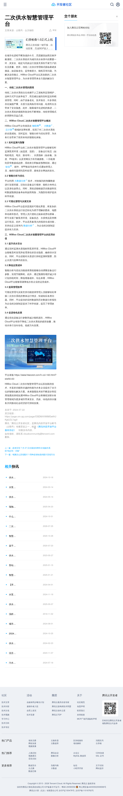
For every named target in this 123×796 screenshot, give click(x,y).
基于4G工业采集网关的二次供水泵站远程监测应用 (12, 545)
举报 (54, 30)
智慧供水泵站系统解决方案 (12, 574)
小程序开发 (78, 768)
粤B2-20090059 (69, 786)
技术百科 (5, 722)
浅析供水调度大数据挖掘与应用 (12, 613)
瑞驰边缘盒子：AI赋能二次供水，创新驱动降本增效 (12, 506)
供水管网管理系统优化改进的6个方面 (12, 555)
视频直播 (32, 746)
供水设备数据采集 (12, 496)
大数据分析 (20, 180)
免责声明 (81, 706)
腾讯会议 (55, 752)
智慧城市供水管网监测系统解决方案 (12, 535)
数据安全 (32, 765)
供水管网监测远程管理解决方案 (12, 643)
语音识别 (32, 758)
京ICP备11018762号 (85, 790)
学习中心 (5, 718)
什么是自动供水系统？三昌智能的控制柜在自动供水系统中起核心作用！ (12, 516)
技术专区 (5, 727)
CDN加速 (100, 752)
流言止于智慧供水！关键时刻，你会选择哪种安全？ (12, 652)
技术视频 (5, 714)
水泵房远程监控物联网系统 (12, 487)
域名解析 (77, 743)
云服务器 (55, 740)
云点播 (31, 768)
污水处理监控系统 (12, 662)
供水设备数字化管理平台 (12, 477)
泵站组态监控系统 (12, 565)
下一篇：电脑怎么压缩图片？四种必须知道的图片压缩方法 (30, 454)
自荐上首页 (31, 710)
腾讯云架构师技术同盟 (61, 706)
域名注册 (32, 740)
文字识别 (99, 765)
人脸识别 (32, 752)
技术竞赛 (30, 714)
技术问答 (5, 706)
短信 (75, 765)
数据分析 (27, 225)
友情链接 (81, 714)
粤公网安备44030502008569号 (92, 786)
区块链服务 (78, 740)
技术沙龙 (5, 710)
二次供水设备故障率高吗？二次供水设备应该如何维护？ (12, 526)
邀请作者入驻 (32, 706)
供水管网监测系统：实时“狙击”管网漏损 (12, 604)
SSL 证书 (100, 755)
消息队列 (99, 740)
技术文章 (5, 702)
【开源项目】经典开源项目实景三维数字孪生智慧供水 (12, 584)
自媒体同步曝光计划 (35, 702)
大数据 (47, 125)
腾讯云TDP (57, 714)
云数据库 (55, 743)
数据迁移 (32, 771)
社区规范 (81, 702)
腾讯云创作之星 (58, 710)
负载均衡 (55, 765)
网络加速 (32, 743)
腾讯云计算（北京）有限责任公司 (43, 790)
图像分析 (55, 755)
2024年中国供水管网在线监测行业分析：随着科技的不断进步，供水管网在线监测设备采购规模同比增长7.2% (12, 633)
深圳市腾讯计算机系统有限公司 (30, 786)
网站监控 (99, 768)
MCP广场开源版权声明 (87, 718)
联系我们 (81, 710)
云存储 (99, 743)
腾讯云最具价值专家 (60, 702)
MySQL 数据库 (79, 755)
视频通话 (32, 755)
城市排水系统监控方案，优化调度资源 (12, 623)
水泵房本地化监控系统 (12, 594)
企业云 (76, 752)
